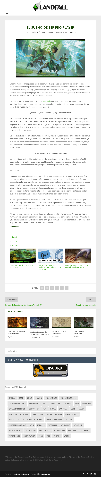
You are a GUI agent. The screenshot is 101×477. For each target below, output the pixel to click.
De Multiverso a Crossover (59, 332)
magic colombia (54, 414)
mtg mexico (44, 430)
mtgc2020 (52, 425)
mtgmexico (59, 430)
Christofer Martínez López (43, 32)
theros (57, 436)
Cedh (21, 398)
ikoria (53, 409)
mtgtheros (14, 436)
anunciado (47, 101)
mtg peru (72, 430)
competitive (54, 403)
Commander (51, 398)
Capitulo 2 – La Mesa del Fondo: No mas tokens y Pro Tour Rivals (49, 267)
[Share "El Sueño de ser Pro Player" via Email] (61, 287)
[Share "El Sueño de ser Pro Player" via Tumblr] (51, 287)
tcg (48, 436)
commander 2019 (68, 398)
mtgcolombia (15, 430)
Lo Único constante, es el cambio (17, 332)
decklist (68, 403)
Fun (44, 409)
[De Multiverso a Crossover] (61, 322)
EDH (77, 403)
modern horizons (17, 425)
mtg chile (65, 425)
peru (41, 436)
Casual (12, 398)
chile (29, 398)
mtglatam (31, 430)
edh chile (86, 403)
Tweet (14, 237)
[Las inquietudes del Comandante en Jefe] (39, 323)
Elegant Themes (22, 474)
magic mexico (71, 414)
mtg (32, 425)
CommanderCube (37, 403)
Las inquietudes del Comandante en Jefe (39, 333)
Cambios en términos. (79, 332)
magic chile (38, 414)
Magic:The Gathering (19, 414)
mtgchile (78, 425)
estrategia (34, 409)
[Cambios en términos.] (84, 322)
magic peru (14, 419)
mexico (69, 419)
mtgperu (85, 430)
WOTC (66, 436)
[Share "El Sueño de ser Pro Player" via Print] (66, 287)
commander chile (17, 403)
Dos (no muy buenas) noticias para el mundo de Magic (77, 266)
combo (38, 398)
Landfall (63, 409)
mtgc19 (40, 425)
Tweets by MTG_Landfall (15, 387)
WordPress (45, 474)
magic (81, 409)
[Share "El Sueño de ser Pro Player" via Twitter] (46, 287)
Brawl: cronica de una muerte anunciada (21, 266)
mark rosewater (54, 419)
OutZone (72, 32)
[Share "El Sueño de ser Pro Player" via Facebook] (42, 287)
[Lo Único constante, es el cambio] (17, 322)
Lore (73, 409)
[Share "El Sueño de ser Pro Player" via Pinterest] (56, 287)
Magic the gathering (33, 419)
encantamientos (17, 409)
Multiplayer (29, 436)
